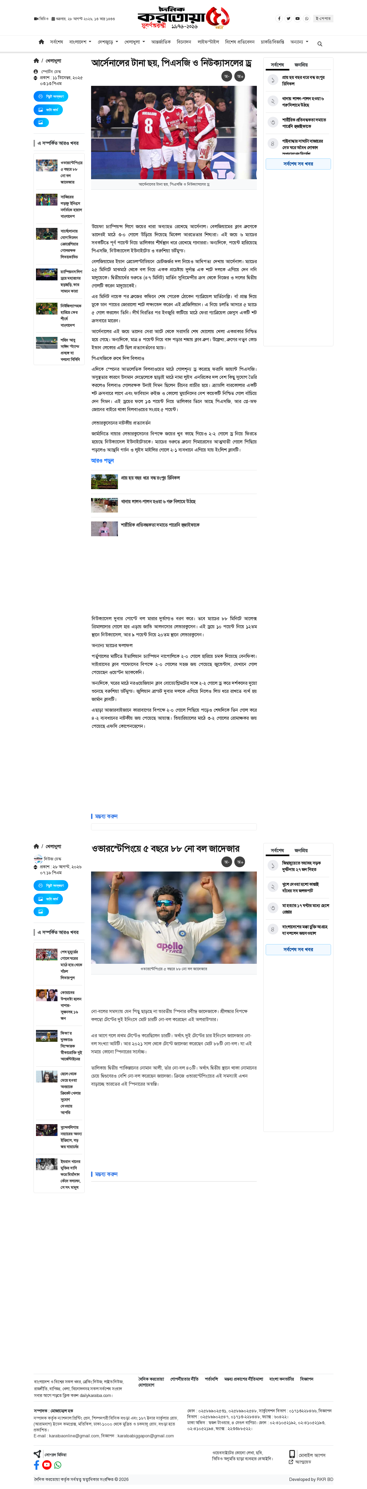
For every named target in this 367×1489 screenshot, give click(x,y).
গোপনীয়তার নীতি (184, 1379)
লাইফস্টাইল (208, 42)
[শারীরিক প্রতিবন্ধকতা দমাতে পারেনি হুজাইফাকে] (297, 123)
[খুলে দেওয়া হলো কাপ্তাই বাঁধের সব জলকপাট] (297, 887)
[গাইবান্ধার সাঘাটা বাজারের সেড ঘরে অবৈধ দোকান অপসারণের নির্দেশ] (297, 147)
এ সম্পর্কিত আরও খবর (58, 143)
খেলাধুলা (53, 61)
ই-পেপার (323, 18)
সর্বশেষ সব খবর (298, 164)
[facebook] (36, 1465)
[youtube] (47, 1465)
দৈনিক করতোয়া (151, 1379)
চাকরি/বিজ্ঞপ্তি (272, 42)
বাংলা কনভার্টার (281, 1379)
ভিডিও (43, 18)
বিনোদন (184, 42)
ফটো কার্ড (52, 110)
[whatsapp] (57, 1465)
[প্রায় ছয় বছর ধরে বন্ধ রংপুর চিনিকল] (297, 80)
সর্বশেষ (56, 42)
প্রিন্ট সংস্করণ (54, 96)
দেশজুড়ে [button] (106, 42)
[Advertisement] (59, 446)
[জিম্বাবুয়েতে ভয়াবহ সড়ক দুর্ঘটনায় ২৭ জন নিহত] (297, 866)
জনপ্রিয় (301, 65)
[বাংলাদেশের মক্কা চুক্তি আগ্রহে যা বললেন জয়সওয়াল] (297, 930)
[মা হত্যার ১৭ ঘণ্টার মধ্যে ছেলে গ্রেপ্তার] (297, 908)
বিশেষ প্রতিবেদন (240, 42)
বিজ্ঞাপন (307, 1379)
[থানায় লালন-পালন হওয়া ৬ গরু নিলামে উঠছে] (297, 102)
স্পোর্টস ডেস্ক (50, 72)
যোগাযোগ (146, 1385)
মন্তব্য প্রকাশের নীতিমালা (243, 1379)
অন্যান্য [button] (297, 42)
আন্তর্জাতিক (161, 42)
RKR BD (325, 1479)
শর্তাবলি (211, 1379)
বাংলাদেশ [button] (78, 42)
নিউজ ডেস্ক (52, 859)
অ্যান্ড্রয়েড (303, 1462)
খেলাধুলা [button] (132, 42)
